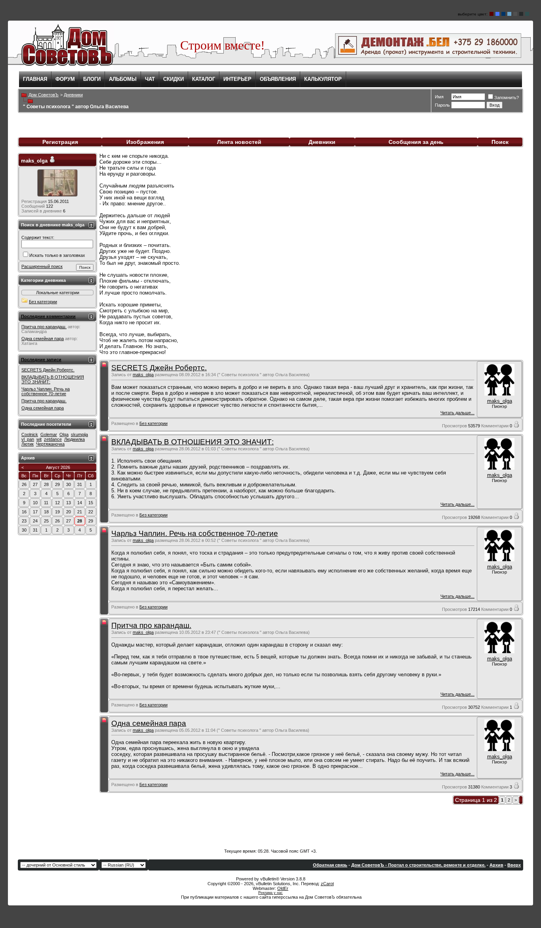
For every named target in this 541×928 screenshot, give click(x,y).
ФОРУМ (65, 79)
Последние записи (41, 359)
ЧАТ (150, 79)
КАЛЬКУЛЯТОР (323, 79)
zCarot (327, 883)
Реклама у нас (270, 893)
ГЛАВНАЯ (35, 79)
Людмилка (74, 439)
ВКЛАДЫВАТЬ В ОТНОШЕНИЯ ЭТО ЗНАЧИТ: (192, 442)
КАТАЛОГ (203, 79)
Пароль (442, 105)
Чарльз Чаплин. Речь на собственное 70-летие (194, 533)
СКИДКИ (173, 79)
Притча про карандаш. (151, 625)
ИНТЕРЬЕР (237, 79)
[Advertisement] (270, 825)
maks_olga (143, 374)
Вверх (514, 865)
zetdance (53, 439)
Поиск (500, 142)
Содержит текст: (37, 237)
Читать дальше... (457, 412)
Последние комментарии (48, 316)
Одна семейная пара (148, 723)
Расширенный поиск (42, 266)
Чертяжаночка (50, 444)
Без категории (153, 423)
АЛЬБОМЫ (123, 79)
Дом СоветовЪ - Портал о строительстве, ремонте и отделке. (418, 865)
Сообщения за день (416, 142)
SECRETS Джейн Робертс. (159, 368)
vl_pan (27, 439)
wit (39, 439)
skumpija (79, 434)
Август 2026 (58, 467)
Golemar (48, 434)
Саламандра (34, 331)
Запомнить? (506, 97)
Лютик (27, 444)
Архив (496, 865)
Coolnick (29, 434)
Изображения (145, 142)
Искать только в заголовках (57, 255)
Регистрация (60, 142)
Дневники (322, 142)
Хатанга (29, 343)
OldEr (282, 888)
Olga (64, 434)
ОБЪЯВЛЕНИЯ (278, 79)
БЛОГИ (92, 79)
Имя (439, 96)
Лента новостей (239, 142)
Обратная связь (330, 865)
